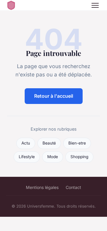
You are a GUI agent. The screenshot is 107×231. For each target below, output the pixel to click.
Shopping (79, 156)
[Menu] (95, 5)
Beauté (49, 143)
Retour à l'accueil (53, 96)
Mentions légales (42, 187)
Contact (73, 187)
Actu (25, 143)
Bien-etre (77, 143)
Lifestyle (27, 156)
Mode (52, 156)
